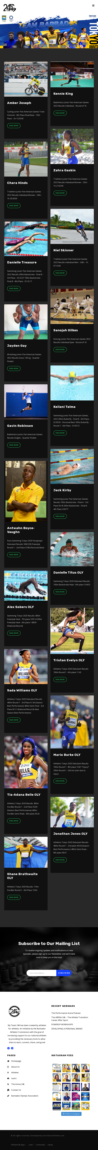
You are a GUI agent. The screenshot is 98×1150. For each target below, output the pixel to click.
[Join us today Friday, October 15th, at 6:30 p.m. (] (66, 1068)
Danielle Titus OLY (68, 572)
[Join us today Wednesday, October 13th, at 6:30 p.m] (85, 1068)
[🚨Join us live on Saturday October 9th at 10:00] (85, 1087)
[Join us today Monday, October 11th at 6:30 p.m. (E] (66, 1077)
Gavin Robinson (20, 426)
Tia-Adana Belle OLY (24, 795)
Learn (31, 1145)
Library (50, 1145)
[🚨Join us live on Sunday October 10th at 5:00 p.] (76, 1087)
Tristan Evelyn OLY (69, 660)
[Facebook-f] (8, 1048)
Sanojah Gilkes (65, 330)
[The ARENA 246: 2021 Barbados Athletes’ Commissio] (85, 1096)
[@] (58, 1061)
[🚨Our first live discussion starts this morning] (85, 1077)
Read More (13, 126)
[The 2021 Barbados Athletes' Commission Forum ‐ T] (76, 1096)
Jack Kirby (62, 490)
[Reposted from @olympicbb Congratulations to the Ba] (76, 1106)
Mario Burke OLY (67, 755)
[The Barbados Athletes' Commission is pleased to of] (66, 1106)
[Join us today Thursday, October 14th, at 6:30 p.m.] (76, 1068)
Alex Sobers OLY (20, 607)
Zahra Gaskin (64, 170)
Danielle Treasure (22, 262)
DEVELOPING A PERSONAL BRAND (66, 1028)
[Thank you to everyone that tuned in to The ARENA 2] (57, 1068)
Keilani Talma (64, 407)
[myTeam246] (9, 7)
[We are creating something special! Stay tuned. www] (85, 1106)
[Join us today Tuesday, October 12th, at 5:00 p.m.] (57, 1077)
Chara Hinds (17, 183)
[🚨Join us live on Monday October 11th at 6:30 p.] (66, 1087)
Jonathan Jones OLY (70, 834)
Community (40, 1145)
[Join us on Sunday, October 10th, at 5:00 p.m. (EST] (76, 1077)
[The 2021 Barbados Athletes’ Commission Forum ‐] (57, 1106)
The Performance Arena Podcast (66, 1013)
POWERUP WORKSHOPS (62, 1024)
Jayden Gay (17, 346)
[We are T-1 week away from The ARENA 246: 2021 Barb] (57, 1096)
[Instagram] (12, 1048)
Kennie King (63, 94)
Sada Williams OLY (22, 690)
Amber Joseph (19, 103)
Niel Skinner (63, 250)
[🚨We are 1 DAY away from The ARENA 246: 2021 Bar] (57, 1087)
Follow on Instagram (72, 1114)
